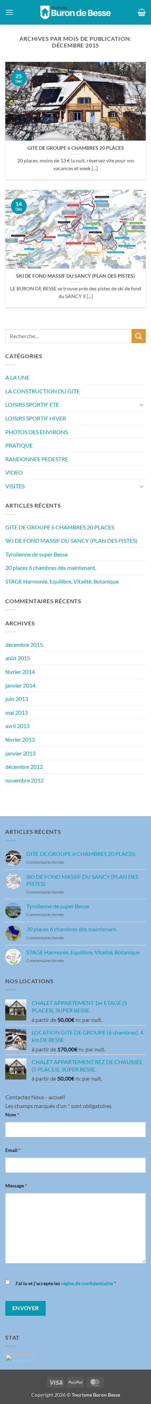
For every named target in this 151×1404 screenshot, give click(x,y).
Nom (12, 1115)
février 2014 (20, 671)
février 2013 (20, 739)
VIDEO (14, 472)
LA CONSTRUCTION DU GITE (42, 391)
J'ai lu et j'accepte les (65, 1283)
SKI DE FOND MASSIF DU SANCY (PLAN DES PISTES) (75, 276)
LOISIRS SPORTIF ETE (32, 404)
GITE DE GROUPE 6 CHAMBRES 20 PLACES (75, 148)
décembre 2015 (24, 644)
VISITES (15, 486)
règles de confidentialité (87, 1283)
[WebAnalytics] (19, 1356)
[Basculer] (141, 404)
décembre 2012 (24, 766)
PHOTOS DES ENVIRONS (36, 432)
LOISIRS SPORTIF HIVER (35, 418)
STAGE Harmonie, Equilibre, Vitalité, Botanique (62, 581)
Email (13, 1150)
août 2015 (17, 658)
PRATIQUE (19, 445)
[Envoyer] (139, 336)
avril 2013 (17, 725)
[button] (9, 12)
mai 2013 (16, 712)
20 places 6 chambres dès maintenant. (50, 567)
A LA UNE (17, 377)
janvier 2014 (20, 685)
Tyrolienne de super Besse (36, 554)
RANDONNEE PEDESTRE (36, 459)
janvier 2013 (20, 753)
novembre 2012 (24, 780)
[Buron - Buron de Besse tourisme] (75, 12)
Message (16, 1186)
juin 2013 (16, 698)
